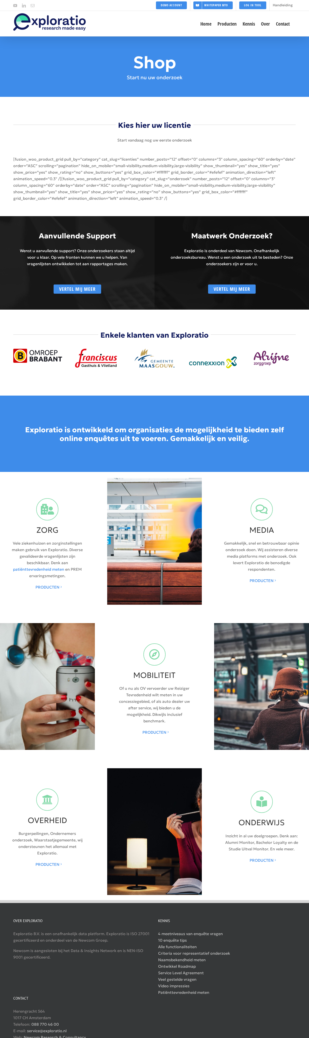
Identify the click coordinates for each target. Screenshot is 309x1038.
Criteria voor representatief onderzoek (194, 953)
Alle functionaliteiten (177, 946)
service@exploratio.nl (47, 1030)
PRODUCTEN (47, 587)
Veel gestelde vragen (177, 979)
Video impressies (174, 985)
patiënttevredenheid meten (38, 569)
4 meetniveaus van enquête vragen (190, 933)
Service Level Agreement (181, 972)
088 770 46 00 (45, 1024)
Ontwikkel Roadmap (177, 966)
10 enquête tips (172, 940)
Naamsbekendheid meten (182, 959)
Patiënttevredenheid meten (183, 992)
